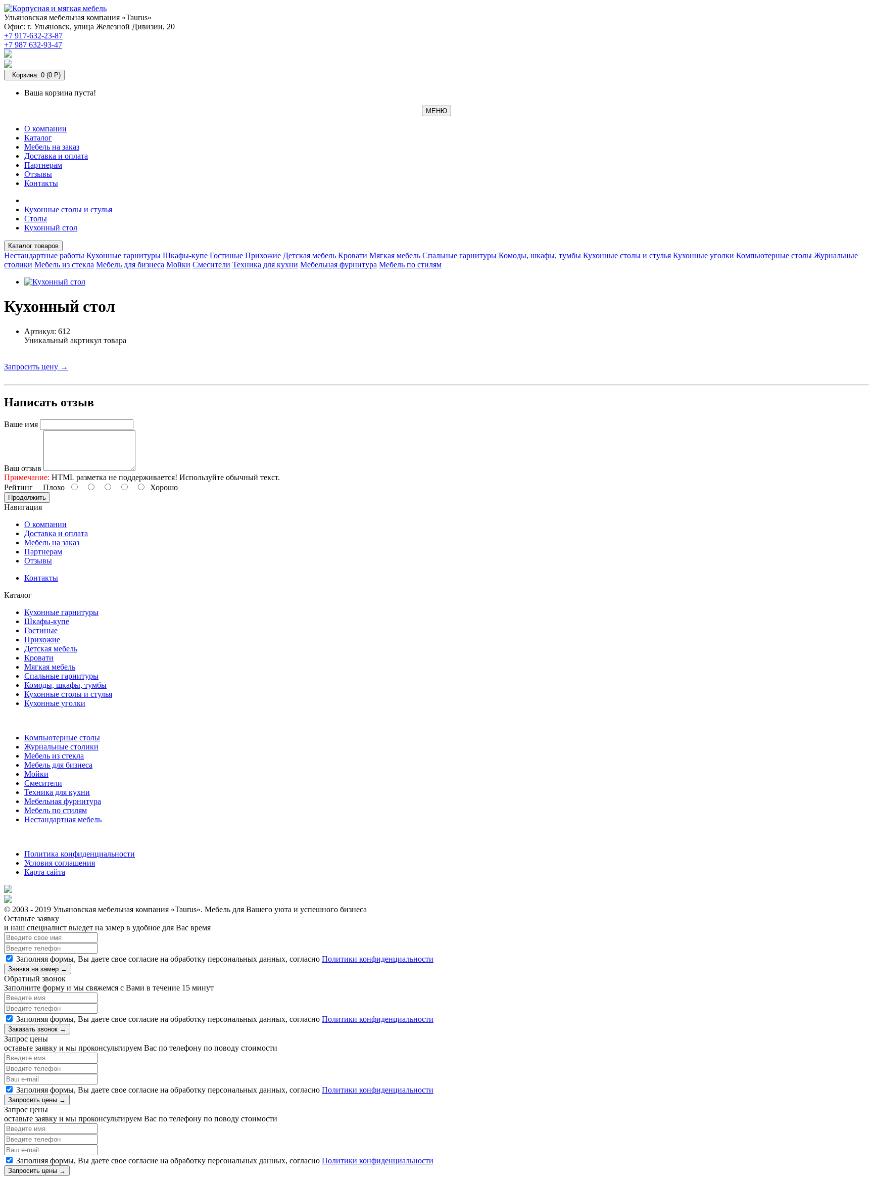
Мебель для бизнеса (130, 264)
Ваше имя (21, 424)
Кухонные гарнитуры (123, 255)
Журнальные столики (61, 746)
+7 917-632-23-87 (33, 35)
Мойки (178, 264)
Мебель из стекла (64, 264)
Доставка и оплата (56, 156)
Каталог (38, 137)
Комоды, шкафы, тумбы (540, 255)
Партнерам (43, 165)
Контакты (41, 183)
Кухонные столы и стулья (68, 209)
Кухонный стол (50, 227)
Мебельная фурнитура (338, 264)
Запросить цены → (37, 1100)
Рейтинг (18, 487)
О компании (45, 128)
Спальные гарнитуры (459, 255)
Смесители (211, 264)
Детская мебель (309, 255)
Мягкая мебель (394, 255)
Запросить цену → (36, 366)
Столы (35, 218)
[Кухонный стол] (54, 281)
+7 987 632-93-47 (33, 44)
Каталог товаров (33, 246)
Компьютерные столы (774, 255)
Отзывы (38, 174)
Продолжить (27, 497)
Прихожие (263, 255)
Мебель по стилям (410, 264)
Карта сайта (44, 872)
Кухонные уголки (703, 255)
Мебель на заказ (51, 147)
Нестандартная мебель (63, 819)
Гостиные (226, 255)
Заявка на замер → (37, 969)
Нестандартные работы (44, 255)
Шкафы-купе (185, 255)
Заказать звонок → (37, 1029)
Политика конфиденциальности (79, 853)
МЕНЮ (436, 111)
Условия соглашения (59, 863)
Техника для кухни (265, 264)
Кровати (352, 255)
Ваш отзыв (22, 468)
